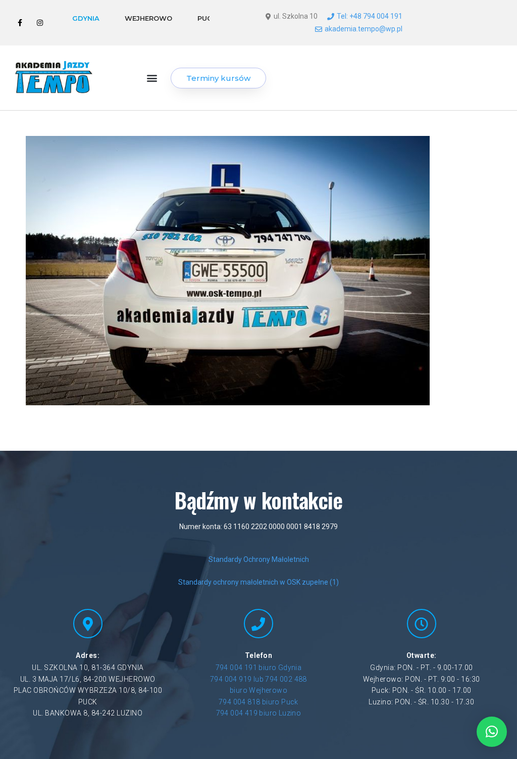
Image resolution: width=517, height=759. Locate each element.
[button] (152, 78)
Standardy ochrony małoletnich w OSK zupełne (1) (258, 582)
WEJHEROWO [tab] (148, 18)
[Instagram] (39, 23)
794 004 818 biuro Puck (258, 702)
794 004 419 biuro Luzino (258, 713)
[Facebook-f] (20, 23)
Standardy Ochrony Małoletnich (259, 559)
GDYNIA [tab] (85, 18)
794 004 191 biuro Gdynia (259, 667)
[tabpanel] (309, 22)
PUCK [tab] (207, 18)
